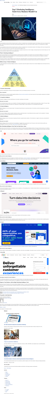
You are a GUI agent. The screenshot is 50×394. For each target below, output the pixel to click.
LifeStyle (7, 373)
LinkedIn (4, 307)
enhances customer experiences (24, 94)
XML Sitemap (9, 368)
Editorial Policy (8, 382)
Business (14, 2)
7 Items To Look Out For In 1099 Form (11, 341)
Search (38, 2)
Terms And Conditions (9, 384)
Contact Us (31, 2)
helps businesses (15, 124)
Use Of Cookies (8, 383)
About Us (7, 380)
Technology (20, 2)
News (11, 2)
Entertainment (24, 2)
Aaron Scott (15, 15)
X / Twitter (7, 389)
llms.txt (5, 368)
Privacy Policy (8, 381)
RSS (6, 391)
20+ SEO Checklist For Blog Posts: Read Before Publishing (15, 324)
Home (13, 5)
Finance (17, 2)
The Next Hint (7, 2)
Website (1, 307)
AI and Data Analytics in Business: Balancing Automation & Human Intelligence (19, 358)
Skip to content (2, 0)
